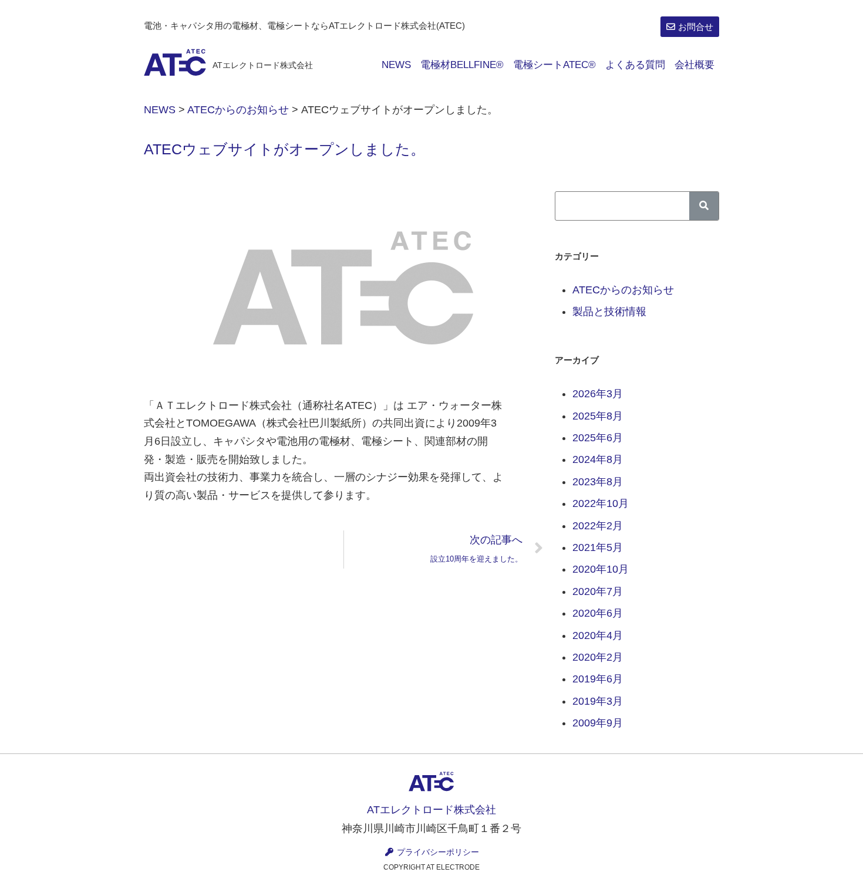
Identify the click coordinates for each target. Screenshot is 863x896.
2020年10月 (600, 569)
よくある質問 (635, 64)
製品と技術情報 (609, 311)
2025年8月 (597, 416)
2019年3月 (597, 701)
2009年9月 (597, 723)
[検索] (704, 206)
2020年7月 (597, 591)
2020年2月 (597, 657)
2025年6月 (597, 438)
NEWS (396, 64)
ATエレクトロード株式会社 (263, 65)
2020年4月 (597, 635)
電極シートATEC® (554, 64)
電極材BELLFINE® (462, 64)
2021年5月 (597, 547)
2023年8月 (597, 482)
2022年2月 (597, 526)
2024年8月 (597, 459)
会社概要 (694, 64)
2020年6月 (597, 613)
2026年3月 (597, 394)
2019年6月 (597, 679)
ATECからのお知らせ (623, 290)
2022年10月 (600, 503)
